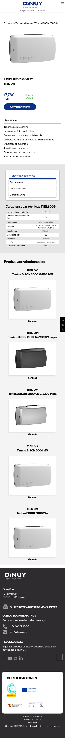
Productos (9, 23)
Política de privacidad (32, 716)
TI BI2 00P (32, 389)
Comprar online (20, 106)
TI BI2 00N (32, 333)
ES (39, 10)
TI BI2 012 (32, 446)
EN (43, 10)
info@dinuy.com (18, 632)
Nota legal (32, 722)
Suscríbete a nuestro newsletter (33, 607)
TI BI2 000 (32, 270)
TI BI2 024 (32, 509)
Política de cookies (32, 719)
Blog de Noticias (27, 10)
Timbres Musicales (24, 23)
